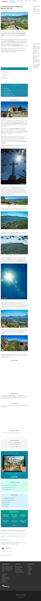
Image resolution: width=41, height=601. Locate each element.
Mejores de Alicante (9, 487)
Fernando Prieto (8, 547)
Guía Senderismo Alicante (19, 567)
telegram (29, 573)
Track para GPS (4, 74)
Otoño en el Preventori (8, 133)
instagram (29, 569)
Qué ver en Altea (17, 568)
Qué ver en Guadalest (18, 569)
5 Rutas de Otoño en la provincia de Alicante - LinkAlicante (14, 533)
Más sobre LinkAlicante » (36, 13)
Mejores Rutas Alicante (18, 566)
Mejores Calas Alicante (18, 571)
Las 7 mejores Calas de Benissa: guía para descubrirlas (36, 57)
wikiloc (29, 571)
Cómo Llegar (4, 77)
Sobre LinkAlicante (13, 2)
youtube (29, 574)
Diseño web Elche (20, 597)
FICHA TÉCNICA (4, 71)
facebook (29, 567)
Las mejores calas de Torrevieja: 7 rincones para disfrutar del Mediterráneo (36, 47)
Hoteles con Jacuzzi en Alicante (19, 572)
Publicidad (3, 575)
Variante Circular (5, 75)
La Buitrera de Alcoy (8, 398)
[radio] (10, 445)
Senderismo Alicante (10, 10)
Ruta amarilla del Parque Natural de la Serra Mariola (12, 432)
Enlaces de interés (5, 78)
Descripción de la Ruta (5, 72)
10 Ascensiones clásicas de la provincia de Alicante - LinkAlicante (15, 536)
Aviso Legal (3, 576)
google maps (30, 568)
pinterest (29, 572)
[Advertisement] (14, 60)
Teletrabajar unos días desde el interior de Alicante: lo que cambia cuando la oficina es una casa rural (36, 52)
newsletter (29, 566)
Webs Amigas (4, 581)
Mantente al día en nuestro (9, 485)
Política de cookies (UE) (5, 578)
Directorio (3, 582)
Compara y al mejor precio (8, 489)
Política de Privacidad (5, 577)
